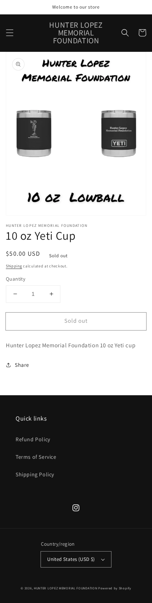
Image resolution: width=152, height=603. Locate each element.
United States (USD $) (71, 559)
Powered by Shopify (114, 588)
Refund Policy (33, 439)
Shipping (14, 266)
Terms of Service (36, 456)
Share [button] (22, 364)
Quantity (15, 279)
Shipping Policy (35, 474)
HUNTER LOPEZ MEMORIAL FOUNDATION (66, 588)
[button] (9, 32)
